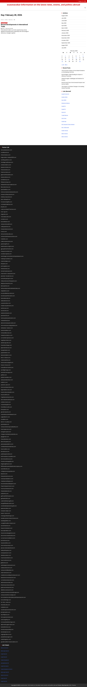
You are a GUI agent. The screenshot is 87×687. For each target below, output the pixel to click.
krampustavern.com (6, 553)
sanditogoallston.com (6, 160)
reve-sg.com (4, 212)
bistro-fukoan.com (5, 357)
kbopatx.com (4, 263)
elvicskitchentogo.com (6, 372)
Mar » (66, 64)
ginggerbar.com (5, 436)
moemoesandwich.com (7, 558)
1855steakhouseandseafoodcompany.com (11, 466)
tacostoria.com (5, 310)
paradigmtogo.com (6, 370)
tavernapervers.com (6, 429)
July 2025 (64, 48)
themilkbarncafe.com (6, 407)
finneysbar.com (5, 409)
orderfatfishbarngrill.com (7, 501)
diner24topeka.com (6, 441)
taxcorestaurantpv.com (7, 545)
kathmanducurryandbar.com (8, 456)
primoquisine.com (5, 266)
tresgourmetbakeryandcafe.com (9, 434)
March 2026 (64, 28)
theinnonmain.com (5, 172)
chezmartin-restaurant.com (8, 273)
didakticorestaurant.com (7, 590)
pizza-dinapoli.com (5, 199)
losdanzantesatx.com (6, 313)
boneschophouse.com (6, 271)
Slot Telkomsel (65, 127)
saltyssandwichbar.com (7, 380)
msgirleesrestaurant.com (7, 397)
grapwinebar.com (5, 352)
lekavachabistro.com (6, 355)
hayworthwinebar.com (6, 528)
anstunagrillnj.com (5, 619)
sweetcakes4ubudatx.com (7, 392)
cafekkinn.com (4, 607)
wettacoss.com (5, 308)
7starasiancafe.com (6, 216)
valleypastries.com (5, 226)
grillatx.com (4, 375)
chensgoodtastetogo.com (7, 516)
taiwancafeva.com (5, 177)
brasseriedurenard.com (7, 229)
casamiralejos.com (5, 261)
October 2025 (65, 40)
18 (69, 59)
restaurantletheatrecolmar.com (9, 236)
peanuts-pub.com (5, 385)
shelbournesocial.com (6, 197)
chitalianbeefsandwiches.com (8, 446)
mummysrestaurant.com (7, 488)
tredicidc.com (4, 239)
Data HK (64, 112)
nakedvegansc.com (6, 639)
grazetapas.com (5, 424)
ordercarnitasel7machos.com (8, 209)
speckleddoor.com (5, 189)
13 (76, 58)
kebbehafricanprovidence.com (9, 184)
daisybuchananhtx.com (7, 283)
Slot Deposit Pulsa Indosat (68, 124)
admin (3, 28)
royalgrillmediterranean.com (8, 523)
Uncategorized (4, 22)
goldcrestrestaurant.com (7, 587)
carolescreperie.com (6, 254)
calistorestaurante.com (7, 241)
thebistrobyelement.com (7, 305)
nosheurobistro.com (6, 165)
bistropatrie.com (5, 286)
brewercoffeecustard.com (7, 194)
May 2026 (64, 23)
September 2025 (66, 43)
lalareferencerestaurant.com (8, 577)
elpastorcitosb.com (6, 167)
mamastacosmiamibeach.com (8, 414)
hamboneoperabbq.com (7, 629)
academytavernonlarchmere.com (9, 518)
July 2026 (64, 18)
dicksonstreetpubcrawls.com (8, 323)
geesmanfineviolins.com (7, 174)
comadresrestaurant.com (7, 580)
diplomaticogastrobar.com (7, 624)
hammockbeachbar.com (7, 387)
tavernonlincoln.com (6, 560)
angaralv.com (4, 214)
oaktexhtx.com (4, 493)
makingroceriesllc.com (6, 258)
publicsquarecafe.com (6, 454)
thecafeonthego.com (6, 345)
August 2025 (65, 45)
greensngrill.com (5, 244)
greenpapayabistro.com (7, 444)
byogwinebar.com (5, 350)
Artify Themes (72, 685)
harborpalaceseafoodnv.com (8, 318)
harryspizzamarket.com (7, 617)
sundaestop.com (5, 179)
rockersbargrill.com (6, 404)
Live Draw (64, 118)
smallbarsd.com (5, 152)
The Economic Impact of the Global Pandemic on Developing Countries (73, 71)
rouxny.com (4, 231)
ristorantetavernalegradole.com (9, 325)
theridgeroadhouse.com (7, 162)
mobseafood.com (5, 320)
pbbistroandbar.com (6, 377)
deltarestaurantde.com (7, 582)
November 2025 (66, 38)
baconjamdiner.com (6, 530)
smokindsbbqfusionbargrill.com (9, 506)
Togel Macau (65, 115)
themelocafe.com (5, 604)
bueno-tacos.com (5, 513)
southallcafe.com (5, 469)
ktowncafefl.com (5, 394)
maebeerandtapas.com (7, 481)
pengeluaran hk (5, 663)
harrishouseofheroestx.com (8, 296)
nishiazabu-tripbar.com (7, 328)
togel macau (65, 130)
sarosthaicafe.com (5, 525)
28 (80, 61)
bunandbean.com (5, 221)
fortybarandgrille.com (6, 202)
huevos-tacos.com (5, 365)
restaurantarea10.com (6, 224)
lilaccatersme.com (5, 187)
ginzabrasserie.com (6, 412)
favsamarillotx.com (6, 543)
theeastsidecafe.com (6, 491)
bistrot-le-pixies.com (6, 422)
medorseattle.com (5, 360)
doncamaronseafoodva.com (8, 535)
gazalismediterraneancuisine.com (9, 642)
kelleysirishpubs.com (6, 550)
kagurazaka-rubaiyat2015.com (8, 157)
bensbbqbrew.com (6, 632)
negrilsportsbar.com (6, 340)
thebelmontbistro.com (6, 335)
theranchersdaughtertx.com (8, 533)
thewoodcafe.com (5, 169)
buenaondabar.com (6, 330)
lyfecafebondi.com (5, 298)
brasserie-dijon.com (6, 511)
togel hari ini (4, 657)
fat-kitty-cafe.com (6, 602)
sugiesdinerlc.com (5, 417)
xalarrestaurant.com (6, 572)
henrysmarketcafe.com (7, 234)
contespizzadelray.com (7, 204)
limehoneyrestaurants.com (8, 585)
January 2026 (65, 33)
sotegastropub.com (6, 431)
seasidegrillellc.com (6, 520)
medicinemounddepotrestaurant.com (10, 575)
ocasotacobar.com (6, 303)
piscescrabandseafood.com (8, 548)
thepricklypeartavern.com (7, 486)
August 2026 (65, 15)
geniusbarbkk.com (5, 498)
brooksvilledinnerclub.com (7, 293)
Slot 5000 (64, 100)
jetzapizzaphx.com (5, 612)
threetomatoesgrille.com (7, 461)
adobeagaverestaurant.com (8, 565)
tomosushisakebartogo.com (8, 622)
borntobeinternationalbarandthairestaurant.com (13, 597)
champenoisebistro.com (7, 478)
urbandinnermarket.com (7, 367)
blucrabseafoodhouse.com (7, 399)
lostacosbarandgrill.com (7, 362)
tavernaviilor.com (5, 449)
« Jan (63, 64)
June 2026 (64, 20)
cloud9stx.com (4, 419)
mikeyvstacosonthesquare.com (9, 281)
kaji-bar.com (4, 473)
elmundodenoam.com (6, 150)
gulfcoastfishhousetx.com (7, 496)
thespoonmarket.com (6, 251)
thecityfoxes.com (5, 268)
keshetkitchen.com (6, 627)
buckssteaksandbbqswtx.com (8, 483)
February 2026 (65, 30)
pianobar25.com (5, 315)
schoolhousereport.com (7, 278)
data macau (65, 133)
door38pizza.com (5, 614)
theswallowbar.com (6, 439)
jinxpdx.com (4, 207)
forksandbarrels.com (6, 333)
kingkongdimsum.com (6, 464)
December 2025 (66, 35)
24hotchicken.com (5, 155)
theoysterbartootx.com (7, 476)
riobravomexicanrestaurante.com (9, 192)
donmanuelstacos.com (6, 459)
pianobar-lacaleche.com (7, 276)
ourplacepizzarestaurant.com (8, 609)
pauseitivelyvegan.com (6, 637)
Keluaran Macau (66, 103)
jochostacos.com (5, 540)
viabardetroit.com (5, 300)
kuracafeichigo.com (6, 600)
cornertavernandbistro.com (8, 538)
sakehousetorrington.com (7, 246)
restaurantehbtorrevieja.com (8, 595)
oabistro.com (4, 382)
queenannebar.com (6, 508)
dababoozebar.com (6, 555)
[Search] (85, 8)
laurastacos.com (5, 451)
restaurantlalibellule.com (7, 570)
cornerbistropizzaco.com (7, 338)
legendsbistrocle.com (6, 389)
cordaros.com (4, 219)
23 (62, 61)
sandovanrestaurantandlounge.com (10, 592)
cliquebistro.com (5, 291)
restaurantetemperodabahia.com (9, 427)
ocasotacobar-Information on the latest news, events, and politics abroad (43, 4)
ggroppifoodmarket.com (7, 249)
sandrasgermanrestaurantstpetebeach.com (12, 256)
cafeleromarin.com (6, 402)
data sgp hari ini (5, 651)
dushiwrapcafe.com (6, 343)
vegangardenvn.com (6, 634)
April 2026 (64, 25)
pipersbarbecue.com (6, 347)
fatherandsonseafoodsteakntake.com (10, 288)
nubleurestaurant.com (6, 567)
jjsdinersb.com (4, 562)
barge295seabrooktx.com (7, 503)
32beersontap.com (6, 182)
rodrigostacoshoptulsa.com (8, 471)
